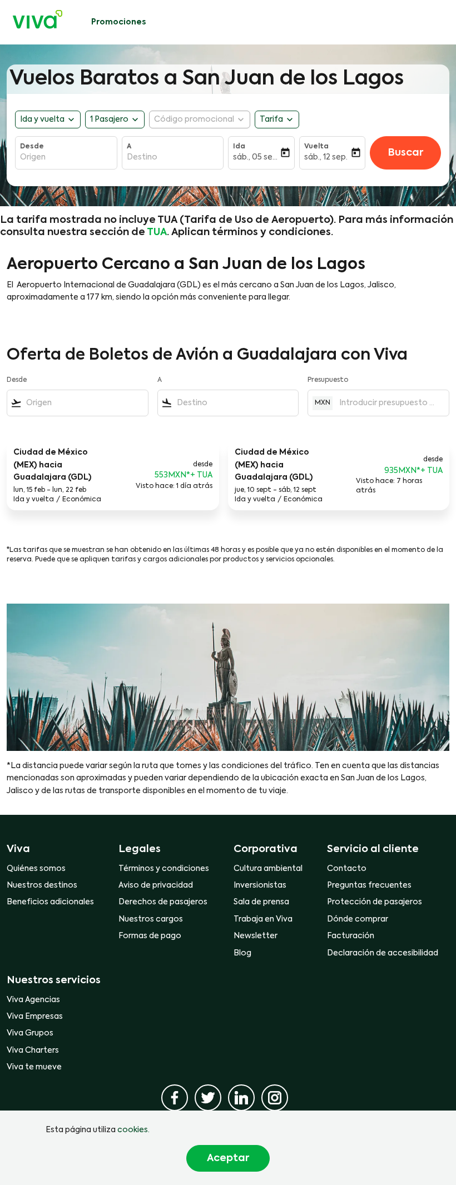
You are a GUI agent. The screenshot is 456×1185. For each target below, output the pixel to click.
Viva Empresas (35, 1016)
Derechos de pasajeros (162, 902)
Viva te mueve (34, 1067)
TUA (157, 232)
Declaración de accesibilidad (382, 953)
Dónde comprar (357, 919)
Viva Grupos (30, 1033)
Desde (32, 146)
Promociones (118, 22)
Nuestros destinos (42, 885)
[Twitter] (208, 1097)
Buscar (405, 153)
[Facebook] (174, 1097)
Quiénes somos (36, 869)
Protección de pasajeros (374, 902)
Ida (239, 146)
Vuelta (316, 146)
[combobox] (84, 403)
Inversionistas (260, 885)
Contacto (346, 869)
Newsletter (255, 936)
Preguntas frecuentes (369, 885)
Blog (242, 953)
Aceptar (228, 1158)
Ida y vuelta (42, 119)
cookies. (133, 1130)
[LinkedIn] (241, 1097)
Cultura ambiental (268, 869)
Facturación (350, 936)
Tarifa (271, 119)
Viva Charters (33, 1050)
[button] (115, 119)
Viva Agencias (33, 1000)
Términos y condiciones (163, 869)
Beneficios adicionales (50, 902)
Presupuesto (328, 380)
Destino (142, 157)
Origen (33, 157)
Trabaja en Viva (263, 919)
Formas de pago (149, 936)
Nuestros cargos (150, 919)
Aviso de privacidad (155, 885)
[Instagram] (274, 1097)
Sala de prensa (261, 902)
